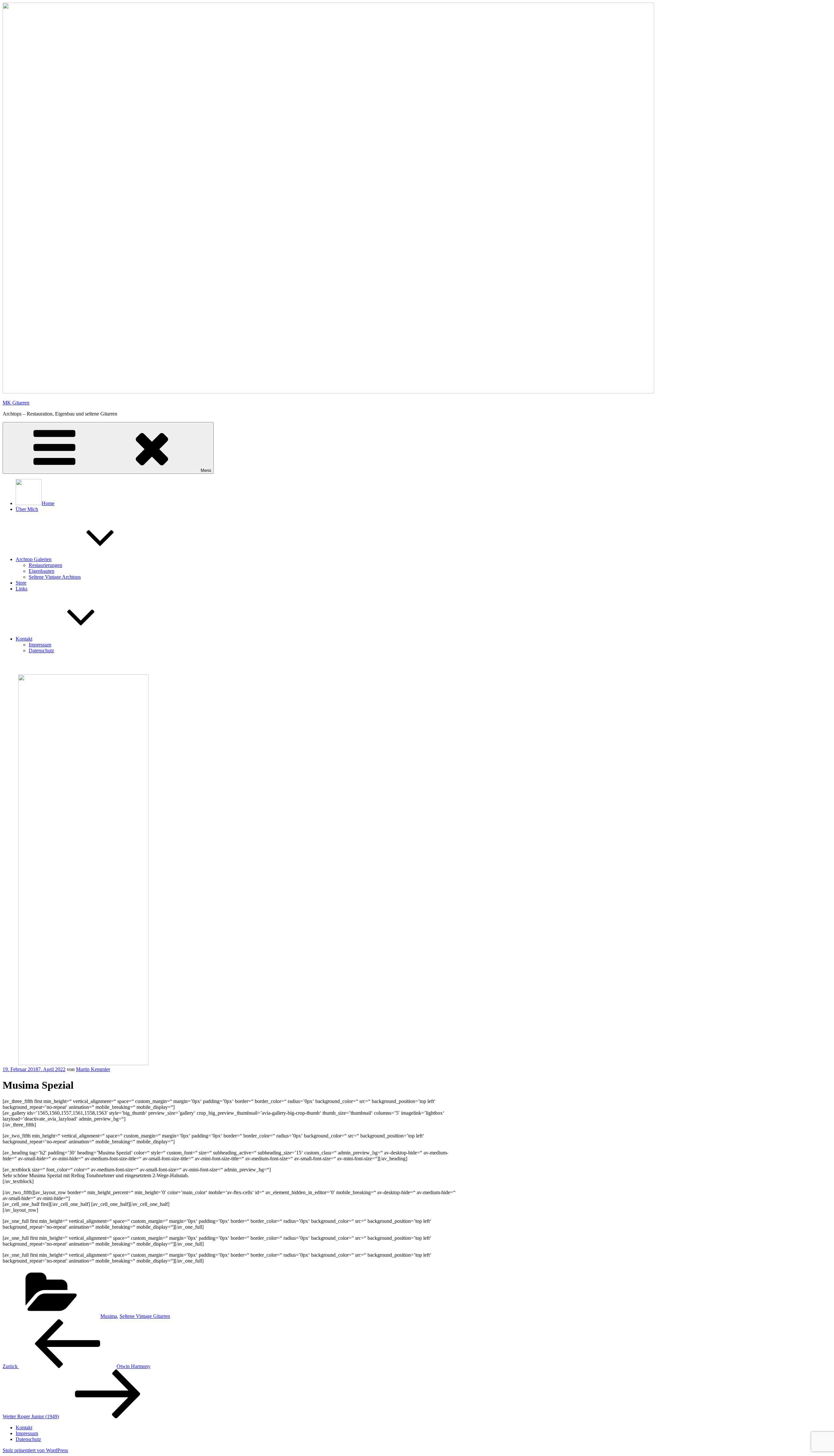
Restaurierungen (45, 565)
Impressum (40, 644)
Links (21, 588)
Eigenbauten (41, 571)
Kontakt (24, 639)
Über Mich (27, 509)
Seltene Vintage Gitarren (145, 1316)
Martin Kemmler (93, 1069)
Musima (108, 1316)
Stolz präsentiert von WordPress (35, 1450)
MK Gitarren (16, 402)
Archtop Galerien (33, 559)
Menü (206, 470)
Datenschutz (41, 650)
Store (21, 583)
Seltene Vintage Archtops (55, 577)
